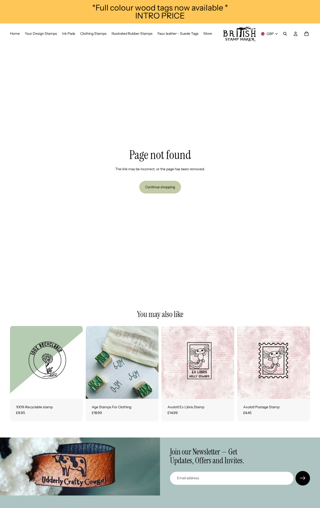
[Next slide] (151, 362)
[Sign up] (303, 478)
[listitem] (207, 33)
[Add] (75, 391)
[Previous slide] (93, 362)
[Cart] (306, 33)
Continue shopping (160, 187)
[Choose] (150, 391)
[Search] (285, 33)
